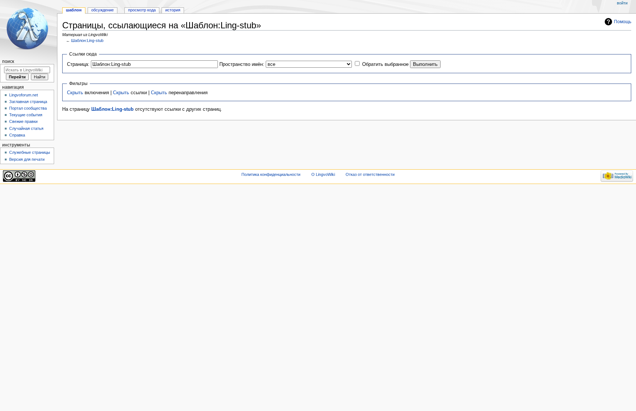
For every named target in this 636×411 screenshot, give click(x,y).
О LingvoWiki (323, 174)
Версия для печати (27, 159)
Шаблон (74, 10)
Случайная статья (26, 128)
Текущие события (25, 115)
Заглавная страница (28, 101)
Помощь (622, 21)
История (172, 10)
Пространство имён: (241, 64)
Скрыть (75, 92)
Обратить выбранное (385, 64)
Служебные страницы (29, 152)
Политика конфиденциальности (270, 174)
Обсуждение (102, 10)
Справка (17, 135)
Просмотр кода (142, 10)
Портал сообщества (28, 108)
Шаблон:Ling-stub (87, 40)
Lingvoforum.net (23, 95)
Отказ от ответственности (370, 174)
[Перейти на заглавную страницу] (28, 28)
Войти (622, 3)
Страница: (78, 64)
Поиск (8, 61)
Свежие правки (23, 121)
